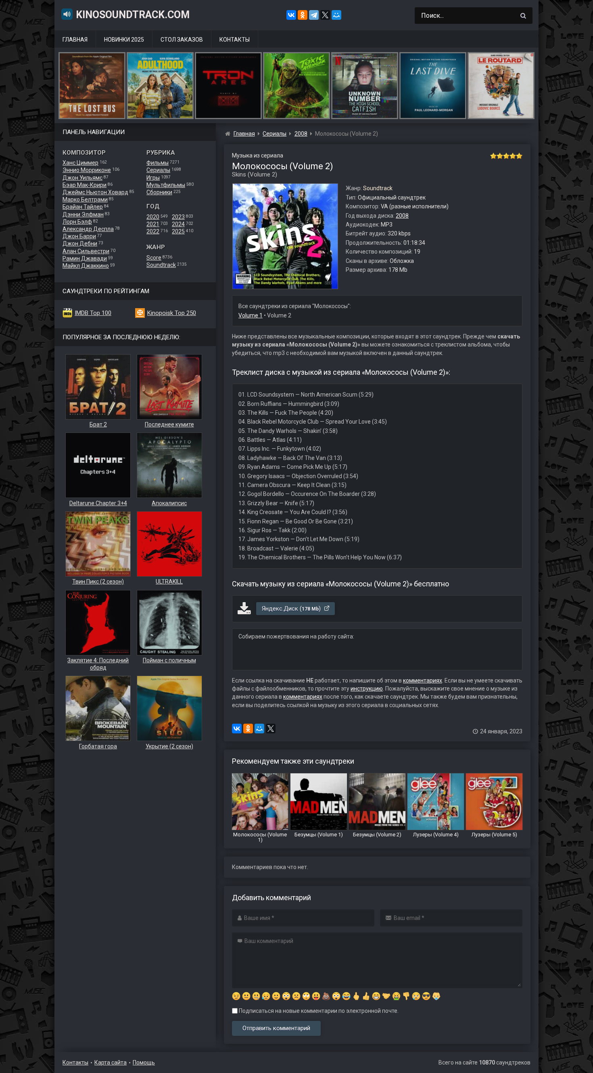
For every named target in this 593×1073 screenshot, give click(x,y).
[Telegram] (314, 15)
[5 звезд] (519, 156)
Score (153, 257)
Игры (153, 177)
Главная (75, 39)
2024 (178, 224)
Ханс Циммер (80, 163)
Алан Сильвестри (86, 251)
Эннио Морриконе (87, 170)
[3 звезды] (506, 156)
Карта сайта (110, 1062)
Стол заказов (182, 39)
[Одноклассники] (302, 15)
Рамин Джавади (85, 258)
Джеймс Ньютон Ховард (95, 192)
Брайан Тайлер (83, 207)
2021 (152, 224)
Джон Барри (79, 236)
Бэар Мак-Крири (84, 185)
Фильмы (157, 163)
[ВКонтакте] (291, 15)
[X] (325, 15)
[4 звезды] (512, 156)
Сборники (159, 192)
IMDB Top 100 (93, 313)
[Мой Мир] (336, 15)
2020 (152, 217)
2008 (402, 215)
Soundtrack (161, 265)
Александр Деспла (88, 229)
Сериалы (158, 170)
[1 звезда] (493, 156)
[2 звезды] (500, 156)
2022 (152, 231)
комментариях (422, 680)
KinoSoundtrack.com (133, 15)
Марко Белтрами (85, 199)
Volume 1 (250, 315)
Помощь (144, 1062)
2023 (178, 217)
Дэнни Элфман (83, 214)
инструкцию (367, 688)
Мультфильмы (165, 185)
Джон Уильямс (82, 177)
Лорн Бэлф (77, 221)
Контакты (234, 39)
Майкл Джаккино (86, 265)
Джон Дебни (80, 243)
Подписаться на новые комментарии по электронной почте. (318, 1011)
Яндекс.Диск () (292, 608)
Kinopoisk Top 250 (171, 313)
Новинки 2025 (124, 39)
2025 (178, 231)
